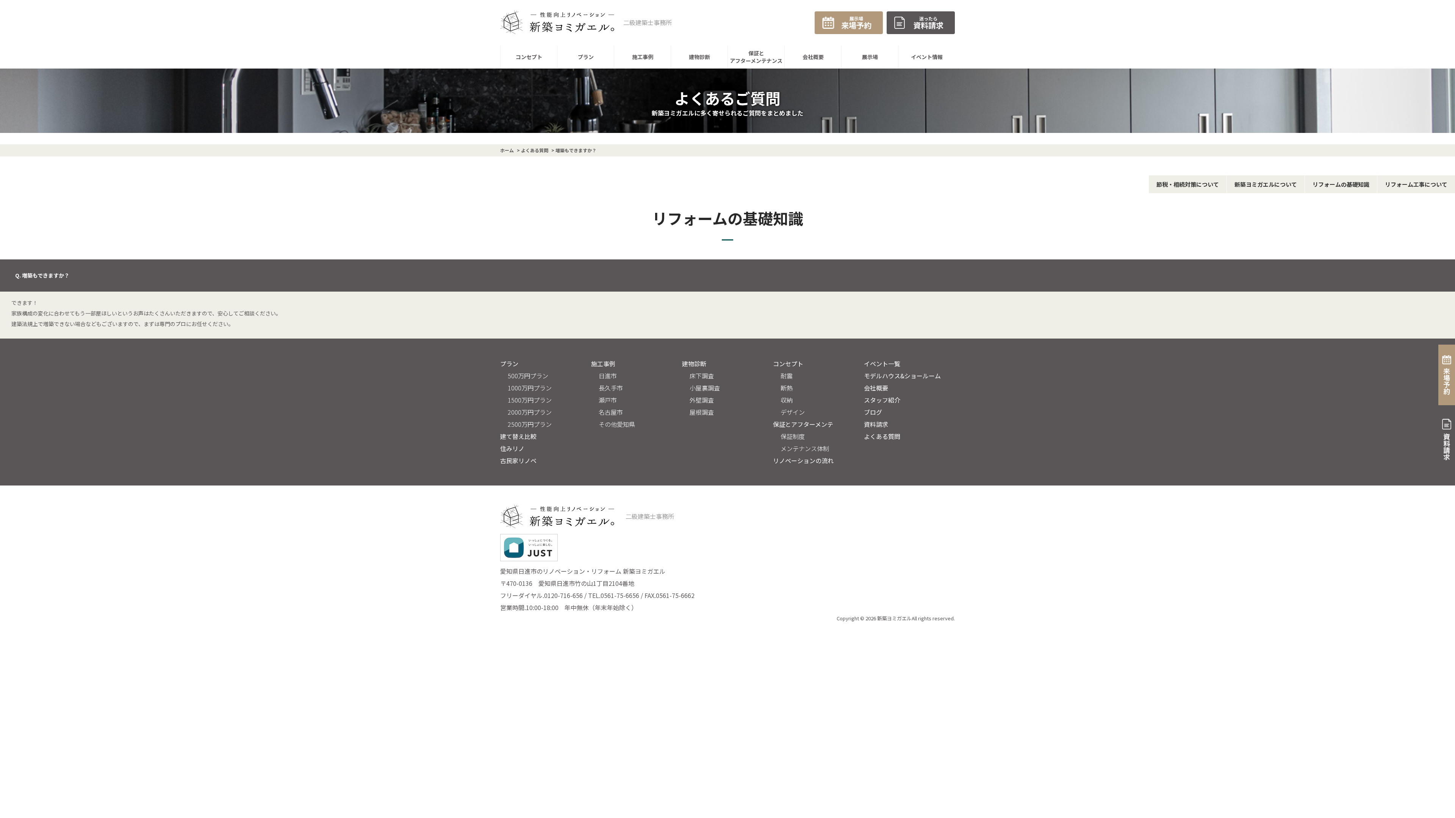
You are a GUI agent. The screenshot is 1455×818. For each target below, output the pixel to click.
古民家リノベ (518, 460)
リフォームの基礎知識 (1341, 184)
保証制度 (793, 436)
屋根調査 (702, 412)
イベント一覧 (882, 363)
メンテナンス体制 (805, 448)
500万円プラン (528, 375)
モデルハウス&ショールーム (902, 375)
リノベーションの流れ (803, 460)
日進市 (608, 375)
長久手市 (611, 387)
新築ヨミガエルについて (1265, 184)
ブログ (873, 412)
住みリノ (512, 448)
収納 (787, 399)
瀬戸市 (608, 399)
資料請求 (876, 424)
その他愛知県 (617, 424)
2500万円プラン (530, 424)
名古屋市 (611, 412)
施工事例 (603, 363)
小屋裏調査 (705, 387)
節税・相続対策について (1187, 184)
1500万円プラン (530, 399)
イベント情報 (927, 57)
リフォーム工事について (1416, 184)
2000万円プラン (530, 412)
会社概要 (876, 387)
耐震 (787, 375)
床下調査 (702, 375)
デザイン (793, 412)
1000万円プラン (530, 387)
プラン (509, 363)
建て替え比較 (518, 436)
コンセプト (788, 363)
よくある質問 (882, 436)
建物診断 (694, 363)
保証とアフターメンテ (803, 424)
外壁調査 (702, 399)
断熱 (787, 387)
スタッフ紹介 (882, 399)
